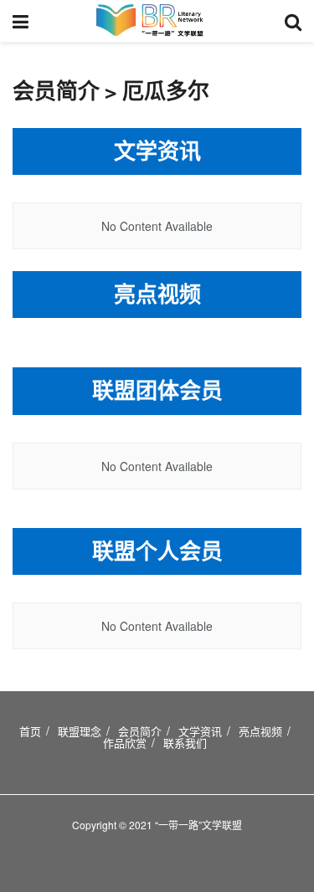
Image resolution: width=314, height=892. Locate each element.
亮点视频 (260, 731)
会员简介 (140, 731)
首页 (30, 731)
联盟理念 (79, 731)
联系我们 (185, 743)
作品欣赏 (125, 743)
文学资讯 (200, 731)
